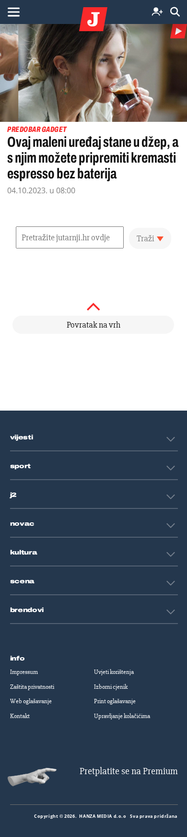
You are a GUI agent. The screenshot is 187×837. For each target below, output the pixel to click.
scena (22, 581)
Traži (145, 238)
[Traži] (175, 12)
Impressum (24, 672)
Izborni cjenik (111, 687)
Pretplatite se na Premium (129, 771)
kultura (23, 552)
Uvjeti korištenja (114, 672)
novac (22, 523)
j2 (13, 495)
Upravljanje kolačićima (122, 716)
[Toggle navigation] (13, 12)
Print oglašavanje (115, 701)
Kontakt (20, 716)
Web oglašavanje (31, 701)
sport (20, 466)
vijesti (21, 437)
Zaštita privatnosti (32, 687)
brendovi (27, 610)
